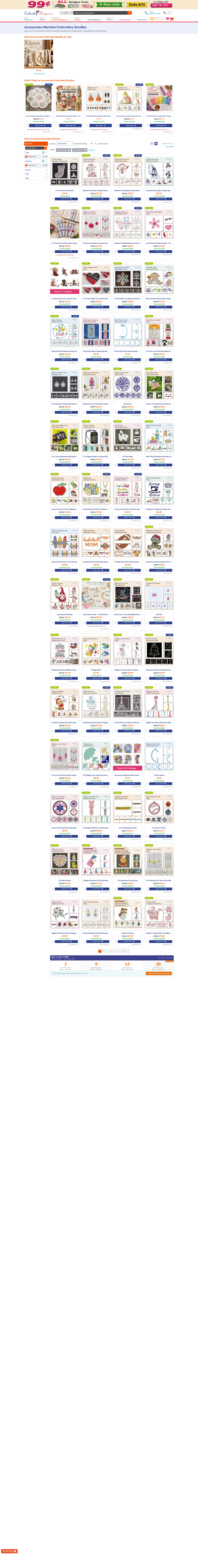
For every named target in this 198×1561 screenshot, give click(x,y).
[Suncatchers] (127, 384)
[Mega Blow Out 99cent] (99, 4)
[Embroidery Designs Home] (38, 12)
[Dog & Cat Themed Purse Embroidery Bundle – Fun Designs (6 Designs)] (159, 384)
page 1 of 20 (166, 143)
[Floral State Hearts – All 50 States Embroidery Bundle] (96, 595)
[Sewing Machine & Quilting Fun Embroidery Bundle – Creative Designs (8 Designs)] (64, 650)
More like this (46, 132)
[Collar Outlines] (159, 755)
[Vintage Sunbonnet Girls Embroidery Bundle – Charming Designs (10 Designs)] (96, 861)
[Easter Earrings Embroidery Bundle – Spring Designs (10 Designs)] (96, 913)
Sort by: (52, 144)
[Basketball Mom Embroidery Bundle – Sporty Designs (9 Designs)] (96, 542)
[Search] (129, 13)
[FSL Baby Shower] (64, 861)
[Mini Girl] (159, 595)
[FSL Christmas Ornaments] (64, 171)
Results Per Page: (80, 144)
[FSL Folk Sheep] (127, 437)
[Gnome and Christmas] (64, 595)
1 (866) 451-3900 (154, 13)
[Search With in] (45, 148)
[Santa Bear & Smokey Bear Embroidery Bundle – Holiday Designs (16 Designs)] (159, 542)
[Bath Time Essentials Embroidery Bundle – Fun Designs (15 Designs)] (159, 437)
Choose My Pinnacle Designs (159, 973)
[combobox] (100, 13)
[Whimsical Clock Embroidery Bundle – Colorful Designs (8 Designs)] (96, 384)
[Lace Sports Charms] (159, 808)
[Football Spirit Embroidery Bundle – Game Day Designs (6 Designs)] (127, 542)
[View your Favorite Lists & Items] (167, 18)
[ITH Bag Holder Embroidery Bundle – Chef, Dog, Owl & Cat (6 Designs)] (69, 98)
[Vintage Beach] (96, 650)
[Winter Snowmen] (127, 913)
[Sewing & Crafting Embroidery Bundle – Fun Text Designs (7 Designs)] (159, 489)
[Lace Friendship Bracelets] (127, 808)
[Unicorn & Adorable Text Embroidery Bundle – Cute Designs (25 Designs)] (127, 489)
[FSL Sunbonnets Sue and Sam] (127, 861)
